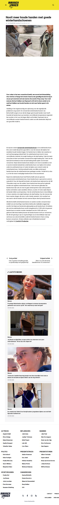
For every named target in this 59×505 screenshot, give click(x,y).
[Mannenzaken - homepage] (13, 5)
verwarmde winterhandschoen (27, 148)
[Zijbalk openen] (6, 5)
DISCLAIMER (48, 497)
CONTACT (49, 493)
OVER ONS (56, 497)
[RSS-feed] (36, 496)
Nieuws (10, 301)
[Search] (53, 5)
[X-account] (23, 496)
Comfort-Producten (22, 221)
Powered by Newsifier (29, 501)
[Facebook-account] (27, 496)
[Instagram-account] (32, 496)
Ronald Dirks (12, 23)
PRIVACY (56, 493)
